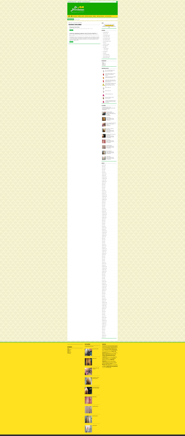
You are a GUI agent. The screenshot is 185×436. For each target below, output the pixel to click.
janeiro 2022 (104, 247)
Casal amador (107, 347)
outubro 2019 (104, 287)
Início (69, 16)
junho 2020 (104, 275)
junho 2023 (104, 221)
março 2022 (104, 244)
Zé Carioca (71, 28)
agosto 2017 (104, 326)
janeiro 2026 (104, 175)
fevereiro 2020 (104, 281)
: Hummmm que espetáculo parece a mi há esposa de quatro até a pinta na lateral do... (110, 101)
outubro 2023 (104, 215)
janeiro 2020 (104, 283)
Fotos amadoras (74, 16)
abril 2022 (103, 242)
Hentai (104, 42)
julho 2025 (103, 184)
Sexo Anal (105, 48)
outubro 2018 (104, 305)
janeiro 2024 (104, 211)
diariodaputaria (109, 351)
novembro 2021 (104, 250)
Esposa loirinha (74, 27)
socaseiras (114, 366)
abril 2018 (103, 314)
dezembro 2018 (104, 302)
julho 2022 (103, 238)
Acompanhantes (105, 32)
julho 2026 (103, 166)
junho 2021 (104, 257)
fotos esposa (110, 358)
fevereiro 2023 (104, 227)
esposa (107, 352)
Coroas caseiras (105, 36)
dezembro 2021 (104, 248)
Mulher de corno (106, 364)
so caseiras (107, 366)
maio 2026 (103, 169)
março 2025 (104, 190)
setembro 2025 (104, 181)
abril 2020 (103, 278)
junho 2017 (104, 329)
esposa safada (113, 353)
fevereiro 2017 (104, 335)
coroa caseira (110, 350)
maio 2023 (103, 223)
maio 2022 (103, 241)
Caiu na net (103, 65)
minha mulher (109, 363)
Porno (103, 62)
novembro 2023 (104, 214)
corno (103, 350)
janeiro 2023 (104, 229)
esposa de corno (111, 352)
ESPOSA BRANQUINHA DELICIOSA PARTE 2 (83, 33)
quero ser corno (113, 364)
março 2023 (104, 226)
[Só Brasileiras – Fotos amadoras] (76, 9)
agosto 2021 (104, 254)
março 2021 (104, 262)
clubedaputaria (106, 349)
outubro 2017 (104, 323)
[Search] (117, 2)
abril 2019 (103, 296)
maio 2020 (103, 277)
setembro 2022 (104, 235)
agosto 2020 (104, 272)
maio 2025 (103, 187)
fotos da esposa (110, 357)
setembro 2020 (104, 271)
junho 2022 (104, 239)
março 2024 (104, 208)
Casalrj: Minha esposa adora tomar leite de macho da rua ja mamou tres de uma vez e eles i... (110, 81)
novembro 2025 (104, 178)
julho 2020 (103, 274)
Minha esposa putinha (111, 362)
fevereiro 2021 (104, 263)
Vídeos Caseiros (105, 57)
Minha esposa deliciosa (109, 361)
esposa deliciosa (115, 352)
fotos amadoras (107, 355)
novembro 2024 (104, 196)
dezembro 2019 (104, 284)
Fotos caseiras (82, 16)
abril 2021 (103, 260)
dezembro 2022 (104, 230)
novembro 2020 (104, 268)
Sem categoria (105, 45)
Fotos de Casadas (85, 28)
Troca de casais (108, 16)
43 (70, 35)
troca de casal (108, 367)
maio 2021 (103, 259)
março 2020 (104, 280)
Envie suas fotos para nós (86, 1)
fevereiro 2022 (104, 245)
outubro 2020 (104, 269)
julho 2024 (103, 202)
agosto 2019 (104, 290)
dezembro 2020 (104, 266)
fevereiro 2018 (104, 317)
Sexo (95, 16)
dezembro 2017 (104, 320)
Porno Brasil (104, 64)
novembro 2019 (104, 286)
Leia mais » (71, 30)
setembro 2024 (104, 199)
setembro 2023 (104, 217)
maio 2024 (103, 205)
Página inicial (79, 1)
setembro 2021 (104, 253)
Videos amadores (89, 16)
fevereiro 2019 (104, 299)
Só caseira (104, 51)
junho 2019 (104, 293)
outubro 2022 (104, 233)
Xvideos (68, 350)
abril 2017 (103, 332)
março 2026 (104, 172)
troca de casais (104, 367)
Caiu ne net (104, 33)
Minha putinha (114, 363)
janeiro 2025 (104, 193)
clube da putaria (113, 349)
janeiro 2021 (104, 265)
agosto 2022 (104, 236)
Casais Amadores (101, 16)
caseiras (112, 348)
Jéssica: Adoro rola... (108, 87)
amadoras (104, 346)
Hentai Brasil (69, 352)
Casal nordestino (114, 347)
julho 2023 (103, 220)
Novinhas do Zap (105, 44)
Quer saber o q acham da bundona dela (79, 19)
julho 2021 (103, 256)
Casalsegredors (108, 348)
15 (89, 28)
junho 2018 (104, 311)
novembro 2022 (104, 232)
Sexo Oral (105, 49)
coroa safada (105, 351)
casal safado (104, 348)
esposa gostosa (106, 354)
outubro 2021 (104, 251)
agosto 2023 (104, 218)
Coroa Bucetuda (106, 350)
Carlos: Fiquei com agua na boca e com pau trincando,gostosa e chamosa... (110, 74)
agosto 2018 (104, 308)
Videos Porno (104, 63)
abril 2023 (103, 224)
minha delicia (108, 359)
